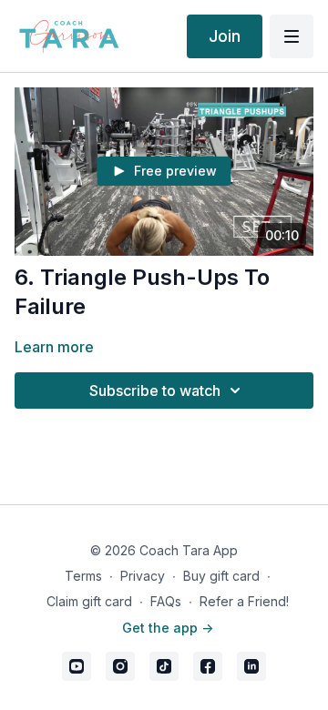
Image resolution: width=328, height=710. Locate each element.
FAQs (165, 601)
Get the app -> (167, 627)
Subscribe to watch (154, 390)
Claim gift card (89, 601)
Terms (83, 575)
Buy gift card (221, 575)
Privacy (142, 575)
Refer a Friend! (244, 601)
